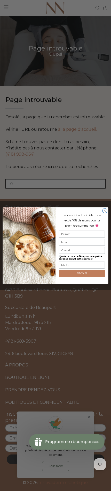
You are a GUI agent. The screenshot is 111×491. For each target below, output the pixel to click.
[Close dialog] (104, 210)
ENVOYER (82, 273)
